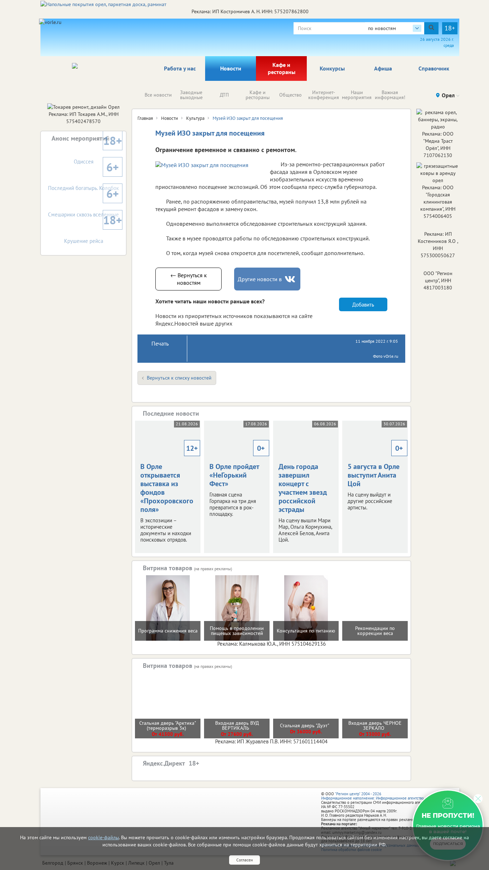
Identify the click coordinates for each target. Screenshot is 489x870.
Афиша (383, 68)
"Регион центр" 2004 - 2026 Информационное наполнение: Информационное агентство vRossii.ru (381, 796)
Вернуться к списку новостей (179, 378)
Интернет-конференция (323, 95)
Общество (290, 95)
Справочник (433, 68)
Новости (230, 68)
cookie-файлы (103, 837)
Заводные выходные (191, 95)
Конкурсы (332, 68)
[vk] (291, 279)
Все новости (158, 95)
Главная (145, 118)
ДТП (224, 95)
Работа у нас (180, 68)
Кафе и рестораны (281, 68)
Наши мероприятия (357, 95)
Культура (195, 118)
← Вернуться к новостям (188, 279)
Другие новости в (260, 279)
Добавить (363, 304)
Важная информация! (390, 95)
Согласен (244, 859)
